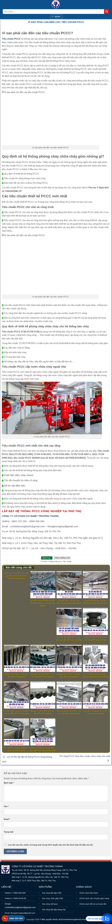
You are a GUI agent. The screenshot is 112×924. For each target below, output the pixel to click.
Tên (6, 806)
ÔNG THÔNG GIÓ (62, 558)
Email (7, 819)
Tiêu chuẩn (67, 561)
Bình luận (9, 783)
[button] (56, 17)
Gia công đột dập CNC (52, 893)
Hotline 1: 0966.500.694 (15, 893)
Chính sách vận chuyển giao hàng (94, 898)
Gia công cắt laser (50, 904)
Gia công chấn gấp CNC (52, 898)
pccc (60, 561)
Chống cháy (53, 561)
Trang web (9, 832)
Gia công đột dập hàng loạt (54, 909)
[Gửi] (106, 11)
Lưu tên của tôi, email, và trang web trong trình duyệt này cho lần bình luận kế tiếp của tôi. (50, 845)
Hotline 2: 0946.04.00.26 (15, 898)
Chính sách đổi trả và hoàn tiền (93, 904)
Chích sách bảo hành (88, 893)
